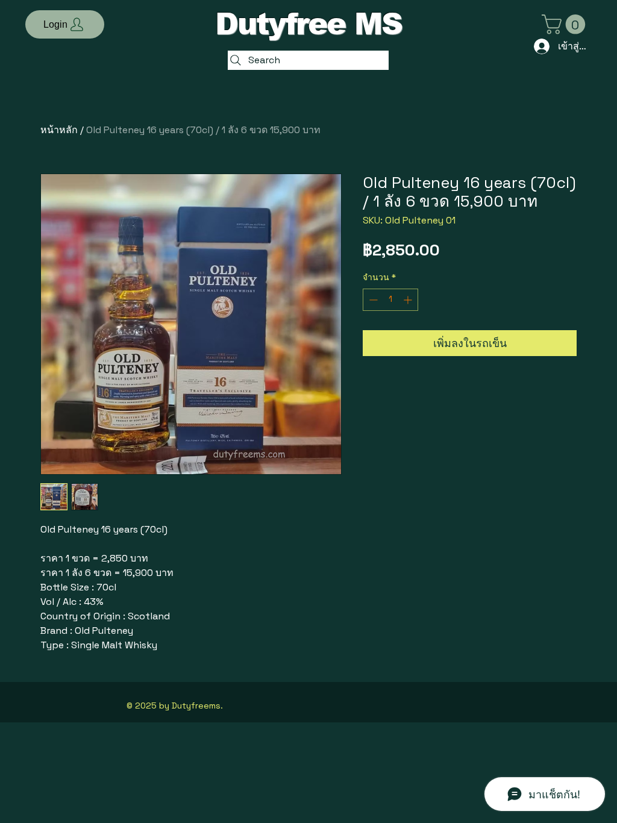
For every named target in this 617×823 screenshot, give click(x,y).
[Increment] (408, 299)
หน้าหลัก (59, 130)
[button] (64, 24)
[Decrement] (372, 299)
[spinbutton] (390, 299)
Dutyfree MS (308, 24)
